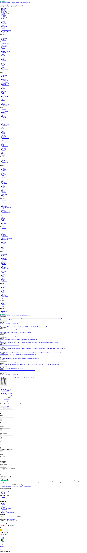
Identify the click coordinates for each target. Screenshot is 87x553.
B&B (3, 275)
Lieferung (3, 490)
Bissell (3, 93)
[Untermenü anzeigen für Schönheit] (6, 12)
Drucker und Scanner (5, 296)
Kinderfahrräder (4, 46)
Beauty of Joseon (4, 152)
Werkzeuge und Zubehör (5, 137)
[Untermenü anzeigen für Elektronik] (6, 10)
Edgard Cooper (4, 281)
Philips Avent (4, 223)
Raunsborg (3, 147)
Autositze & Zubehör (5, 206)
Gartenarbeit (4, 234)
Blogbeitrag (4, 40)
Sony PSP (3, 120)
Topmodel (3, 64)
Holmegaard (4, 189)
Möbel (3, 175)
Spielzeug (3, 21)
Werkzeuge (3, 29)
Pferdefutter (4, 266)
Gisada (3, 154)
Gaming (3, 290)
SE (3, 540)
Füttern (3, 205)
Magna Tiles (4, 60)
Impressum (3, 498)
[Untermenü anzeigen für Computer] (6, 17)
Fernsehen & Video (5, 80)
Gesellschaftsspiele (5, 45)
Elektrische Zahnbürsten (5, 138)
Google (3, 303)
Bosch (3, 245)
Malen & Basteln (4, 49)
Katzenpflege (4, 263)
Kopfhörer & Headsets (5, 82)
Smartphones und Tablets (5, 81)
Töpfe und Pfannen (5, 169)
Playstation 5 (4, 109)
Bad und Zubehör (4, 211)
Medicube (3, 151)
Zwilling (3, 186)
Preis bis (1, 422)
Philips (3, 97)
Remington (3, 155)
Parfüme (3, 131)
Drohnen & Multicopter (5, 87)
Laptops (3, 291)
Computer (3, 28)
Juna (2, 190)
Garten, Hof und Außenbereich (6, 389)
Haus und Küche (4, 24)
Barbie (3, 59)
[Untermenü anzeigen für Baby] (4, 14)
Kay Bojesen (4, 191)
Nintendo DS (4, 118)
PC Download (4, 116)
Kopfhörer (3, 293)
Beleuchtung (4, 174)
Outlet (3, 39)
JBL (2, 94)
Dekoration (3, 173)
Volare (3, 62)
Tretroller (3, 50)
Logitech (3, 95)
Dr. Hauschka (4, 149)
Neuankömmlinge (4, 38)
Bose (3, 99)
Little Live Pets (4, 70)
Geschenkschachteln (5, 161)
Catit (3, 273)
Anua (3, 153)
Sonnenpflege (4, 136)
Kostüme (3, 55)
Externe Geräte (4, 297)
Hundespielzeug (4, 259)
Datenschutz (2, 548)
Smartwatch (4, 84)
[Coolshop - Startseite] (15, 5)
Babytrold (3, 219)
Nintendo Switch (4, 112)
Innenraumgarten (4, 176)
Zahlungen (3, 492)
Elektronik (3, 22)
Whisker (3, 279)
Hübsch (3, 196)
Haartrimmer (4, 139)
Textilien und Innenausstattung (6, 207)
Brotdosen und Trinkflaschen (6, 51)
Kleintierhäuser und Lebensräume (7, 265)
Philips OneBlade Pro (5, 96)
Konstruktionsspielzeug (5, 43)
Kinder (3, 25)
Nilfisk (3, 244)
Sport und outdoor (4, 26)
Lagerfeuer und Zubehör (5, 391)
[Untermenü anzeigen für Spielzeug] (5, 9)
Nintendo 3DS (4, 117)
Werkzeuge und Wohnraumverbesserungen (8, 512)
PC (2, 115)
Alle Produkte (4, 36)
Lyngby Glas (4, 192)
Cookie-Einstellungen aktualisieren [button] (5, 551)
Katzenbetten (4, 264)
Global (3, 185)
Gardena (3, 243)
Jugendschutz (4, 499)
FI (3, 539)
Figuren (3, 47)
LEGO (3, 58)
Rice (2, 224)
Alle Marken (4, 91)
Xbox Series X (4, 113)
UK (3, 537)
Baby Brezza (4, 217)
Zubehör (3, 88)
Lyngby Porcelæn (4, 183)
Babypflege (3, 140)
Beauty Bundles (4, 160)
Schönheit (3, 507)
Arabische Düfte (4, 159)
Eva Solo (3, 249)
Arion (3, 272)
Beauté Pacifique (4, 148)
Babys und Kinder (4, 509)
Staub (3, 187)
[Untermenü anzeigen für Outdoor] (5, 15)
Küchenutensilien (4, 170)
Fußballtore (3, 48)
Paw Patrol (3, 68)
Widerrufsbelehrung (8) (5, 491)
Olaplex (3, 145)
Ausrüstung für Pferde (5, 268)
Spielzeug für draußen (5, 239)
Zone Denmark (4, 182)
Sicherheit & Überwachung (6, 86)
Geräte (3, 167)
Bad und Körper (4, 135)
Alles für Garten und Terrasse (6, 30)
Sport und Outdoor (5, 511)
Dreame (3, 92)
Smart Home (4, 79)
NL (3, 542)
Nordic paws (4, 277)
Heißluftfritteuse (4, 168)
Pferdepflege (4, 267)
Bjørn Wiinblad (4, 194)
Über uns (3, 497)
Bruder (3, 65)
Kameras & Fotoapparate (5, 85)
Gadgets (3, 32)
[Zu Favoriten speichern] (2, 469)
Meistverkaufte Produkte (5, 37)
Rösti (3, 181)
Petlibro (3, 280)
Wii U (3, 119)
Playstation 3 (4, 110)
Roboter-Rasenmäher (5, 236)
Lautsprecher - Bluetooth (5, 83)
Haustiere (3, 27)
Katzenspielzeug (4, 262)
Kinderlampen (4, 213)
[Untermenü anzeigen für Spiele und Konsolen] (9, 11)
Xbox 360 (3, 114)
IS (3, 543)
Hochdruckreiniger (5, 235)
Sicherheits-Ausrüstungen (6, 212)
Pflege (3, 208)
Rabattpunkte (4, 493)
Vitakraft (3, 274)
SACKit (3, 195)
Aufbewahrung (4, 172)
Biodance (3, 150)
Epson (3, 302)
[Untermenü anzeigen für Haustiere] (5, 16)
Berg (3, 67)
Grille (3, 233)
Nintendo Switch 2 (5, 111)
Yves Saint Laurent (5, 146)
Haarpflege (3, 133)
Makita (3, 247)
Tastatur (3, 292)
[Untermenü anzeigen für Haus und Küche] (8, 13)
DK (3, 536)
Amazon (3, 100)
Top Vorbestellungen (5, 126)
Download (3, 127)
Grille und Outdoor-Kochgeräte (6, 390)
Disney (3, 63)
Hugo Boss (3, 144)
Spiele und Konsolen (5, 23)
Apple (3, 306)
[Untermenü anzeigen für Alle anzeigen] (7, 8)
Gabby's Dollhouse (5, 69)
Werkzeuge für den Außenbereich (7, 238)
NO (3, 538)
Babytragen (3, 210)
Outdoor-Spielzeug (5, 54)
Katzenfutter (4, 261)
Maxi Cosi (3, 222)
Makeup (3, 132)
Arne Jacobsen (4, 193)
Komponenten (4, 295)
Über (3, 276)
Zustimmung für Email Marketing (11, 519)
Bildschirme (4, 294)
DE (3, 541)
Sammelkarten (4, 52)
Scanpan (3, 184)
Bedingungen (2, 546)
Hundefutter (4, 258)
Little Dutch (4, 66)
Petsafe (3, 278)
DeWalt (3, 246)
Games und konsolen (5, 503)
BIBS (3, 220)
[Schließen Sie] (1, 317)
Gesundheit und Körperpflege (6, 31)
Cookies (1, 549)
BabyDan (3, 218)
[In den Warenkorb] (4, 469)
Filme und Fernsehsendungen (6, 508)
